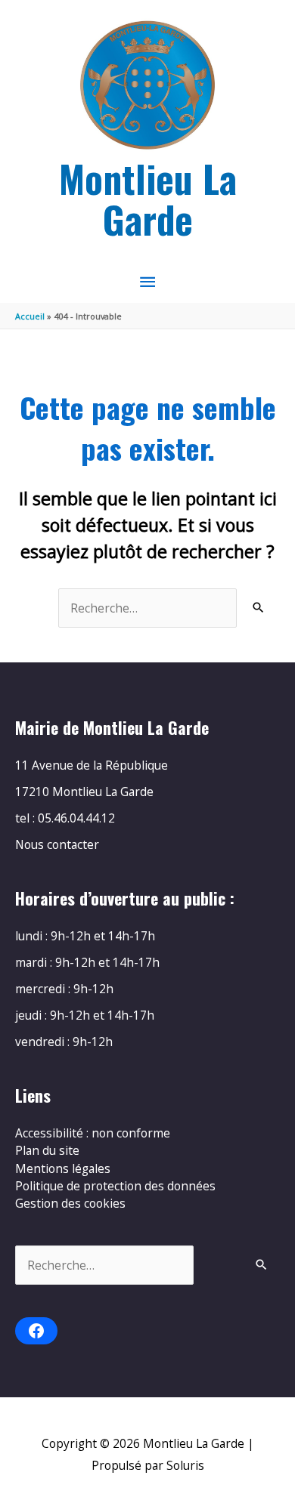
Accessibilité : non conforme (92, 1133)
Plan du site (47, 1150)
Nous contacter (57, 844)
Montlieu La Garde (148, 198)
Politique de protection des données (115, 1185)
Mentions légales (62, 1168)
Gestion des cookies (70, 1203)
